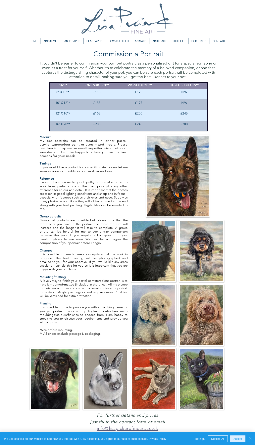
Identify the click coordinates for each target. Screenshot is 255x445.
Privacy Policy (157, 439)
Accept (237, 439)
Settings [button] (199, 439)
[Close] (250, 438)
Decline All (217, 439)
